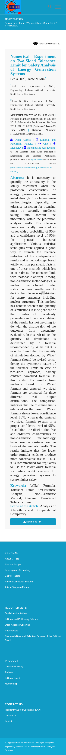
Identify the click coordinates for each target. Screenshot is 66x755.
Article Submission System (19, 581)
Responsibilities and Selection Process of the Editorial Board (33, 638)
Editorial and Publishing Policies (21, 619)
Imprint (8, 721)
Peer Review (11, 630)
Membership (11, 683)
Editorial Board (12, 678)
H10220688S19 (14, 19)
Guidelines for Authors (16, 613)
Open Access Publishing (17, 624)
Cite (45, 143)
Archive (9, 672)
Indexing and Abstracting (40, 147)
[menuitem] (48, 7)
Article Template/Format (17, 587)
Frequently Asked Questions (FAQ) (22, 709)
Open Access (21, 139)
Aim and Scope (13, 564)
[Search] (48, 7)
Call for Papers (12, 575)
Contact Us (10, 715)
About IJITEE (12, 558)
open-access (37, 159)
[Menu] (56, 7)
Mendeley (15, 147)
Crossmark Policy (14, 666)
